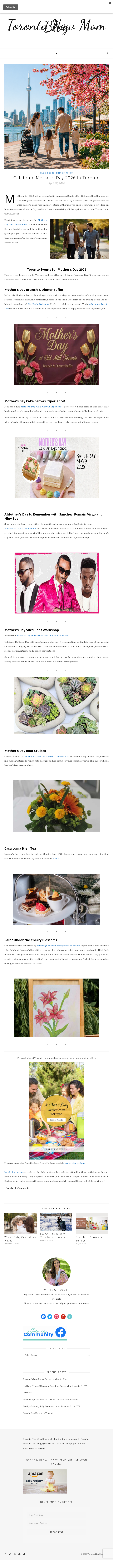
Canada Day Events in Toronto (38, 1413)
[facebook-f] (5, 1554)
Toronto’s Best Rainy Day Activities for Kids (45, 1379)
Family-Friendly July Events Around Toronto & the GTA (51, 1406)
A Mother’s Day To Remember (20, 528)
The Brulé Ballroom (38, 304)
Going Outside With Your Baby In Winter (53, 1235)
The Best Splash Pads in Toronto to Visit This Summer (50, 1399)
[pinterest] (19, 1554)
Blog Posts (47, 173)
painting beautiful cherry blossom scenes (58, 945)
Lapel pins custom (14, 1172)
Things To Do (64, 173)
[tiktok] (24, 1554)
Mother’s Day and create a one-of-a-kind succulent (43, 635)
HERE (56, 858)
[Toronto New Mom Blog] (56, 27)
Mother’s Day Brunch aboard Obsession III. (47, 756)
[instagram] (15, 1554)
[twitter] (10, 1554)
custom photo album (74, 1163)
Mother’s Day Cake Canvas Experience (41, 406)
